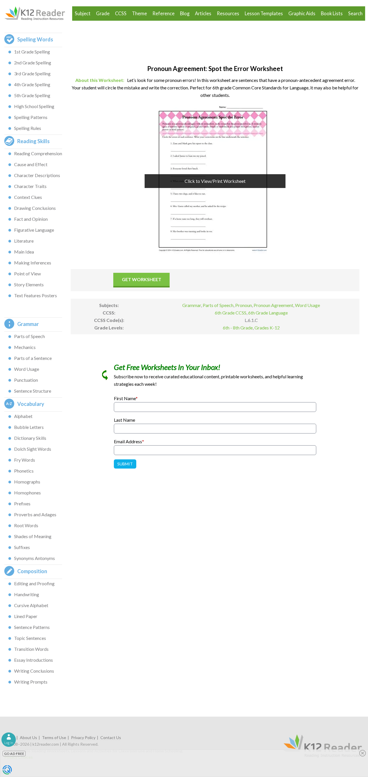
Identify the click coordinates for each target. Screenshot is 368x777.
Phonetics (24, 470)
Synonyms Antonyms (34, 558)
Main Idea (24, 251)
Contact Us (110, 737)
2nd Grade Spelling (32, 62)
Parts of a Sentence (33, 358)
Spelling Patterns (30, 117)
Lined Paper (25, 616)
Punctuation (26, 380)
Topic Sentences (30, 638)
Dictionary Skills (30, 438)
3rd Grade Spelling (32, 73)
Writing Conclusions (34, 671)
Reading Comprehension (38, 153)
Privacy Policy (83, 737)
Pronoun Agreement (273, 305)
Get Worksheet (141, 279)
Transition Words (31, 649)
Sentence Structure (32, 391)
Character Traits (30, 186)
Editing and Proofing (34, 583)
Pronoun (243, 305)
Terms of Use (54, 737)
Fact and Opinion (31, 219)
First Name (126, 398)
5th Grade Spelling (32, 95)
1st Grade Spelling (32, 51)
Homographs (27, 481)
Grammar (191, 305)
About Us (28, 737)
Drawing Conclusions (35, 208)
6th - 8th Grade (238, 327)
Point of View (27, 273)
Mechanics (25, 347)
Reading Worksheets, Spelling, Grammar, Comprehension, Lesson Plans (37, 13)
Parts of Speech (29, 336)
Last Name (124, 420)
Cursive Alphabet (31, 605)
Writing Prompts (30, 681)
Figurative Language (34, 230)
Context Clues (28, 197)
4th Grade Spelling (32, 84)
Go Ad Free (14, 753)
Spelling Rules (27, 128)
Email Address (129, 441)
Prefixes (22, 503)
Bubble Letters (29, 427)
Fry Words (24, 460)
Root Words (26, 525)
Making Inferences (32, 262)
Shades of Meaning (32, 536)
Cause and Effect (30, 164)
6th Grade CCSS (230, 312)
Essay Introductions (33, 660)
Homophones (27, 492)
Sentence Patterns (32, 627)
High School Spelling (34, 106)
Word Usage (26, 369)
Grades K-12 (267, 327)
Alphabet (23, 416)
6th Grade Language (268, 312)
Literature (24, 240)
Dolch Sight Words (32, 449)
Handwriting (26, 594)
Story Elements (29, 284)
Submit (125, 463)
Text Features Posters (35, 295)
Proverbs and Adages (35, 514)
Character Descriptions (37, 175)
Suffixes (22, 547)
